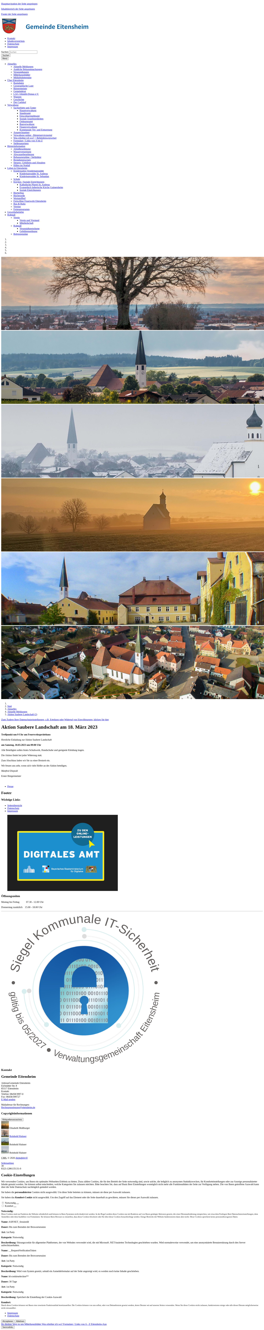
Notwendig (10, 1203)
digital (22, 1158)
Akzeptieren (7, 1321)
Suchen (4, 52)
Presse (10, 786)
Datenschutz (13, 808)
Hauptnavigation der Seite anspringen (19, 3)
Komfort (9, 1206)
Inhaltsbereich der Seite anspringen (18, 9)
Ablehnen (20, 1321)
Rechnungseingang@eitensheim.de (18, 1107)
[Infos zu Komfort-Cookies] (15, 1206)
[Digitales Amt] (62, 890)
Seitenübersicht (14, 805)
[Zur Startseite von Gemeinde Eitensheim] (47, 33)
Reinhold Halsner (17, 1136)
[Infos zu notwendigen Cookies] (17, 1203)
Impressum (12, 811)
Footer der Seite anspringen (14, 14)
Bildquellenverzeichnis (12, 1119)
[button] (11, 64)
